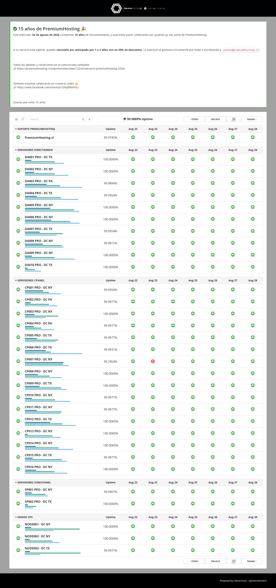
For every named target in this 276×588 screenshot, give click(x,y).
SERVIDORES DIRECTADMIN (35, 150)
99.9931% (110, 350)
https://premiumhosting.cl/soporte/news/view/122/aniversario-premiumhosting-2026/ (71, 68)
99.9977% (110, 302)
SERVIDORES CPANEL (30, 280)
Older (194, 119)
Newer (251, 119)
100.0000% (110, 159)
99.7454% (110, 362)
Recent (215, 119)
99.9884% (110, 183)
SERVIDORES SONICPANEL (34, 482)
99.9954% (110, 195)
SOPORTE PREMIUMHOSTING (36, 129)
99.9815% (110, 243)
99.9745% (110, 138)
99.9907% (110, 492)
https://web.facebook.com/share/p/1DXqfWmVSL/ (48, 87)
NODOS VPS (25, 517)
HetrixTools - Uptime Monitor (250, 580)
